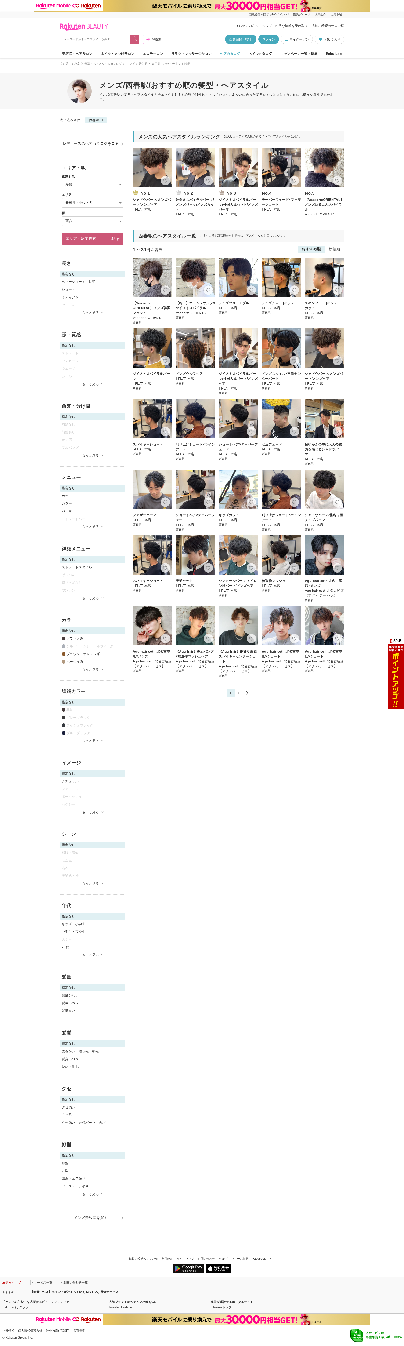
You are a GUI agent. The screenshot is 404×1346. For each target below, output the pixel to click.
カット (67, 496)
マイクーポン (299, 39)
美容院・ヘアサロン (77, 53)
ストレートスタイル (77, 567)
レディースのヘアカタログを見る (91, 144)
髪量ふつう (70, 1003)
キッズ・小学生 (73, 924)
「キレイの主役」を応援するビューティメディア (35, 1302)
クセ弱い (68, 1107)
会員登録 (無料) (241, 39)
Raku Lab (334, 53)
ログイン (268, 39)
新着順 (334, 249)
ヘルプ (267, 26)
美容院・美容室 (70, 64)
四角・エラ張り (73, 1178)
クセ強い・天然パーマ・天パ (83, 1122)
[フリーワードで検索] (135, 39)
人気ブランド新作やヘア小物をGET (133, 1302)
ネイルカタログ (260, 53)
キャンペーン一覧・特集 (299, 53)
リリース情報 (240, 1258)
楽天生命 (320, 14)
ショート (68, 289)
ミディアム (70, 297)
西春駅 (94, 120)
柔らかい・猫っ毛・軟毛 (80, 1051)
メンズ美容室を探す (91, 1218)
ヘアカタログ (230, 53)
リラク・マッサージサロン (191, 53)
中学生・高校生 (73, 932)
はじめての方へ (246, 26)
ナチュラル (70, 781)
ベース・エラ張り (75, 1186)
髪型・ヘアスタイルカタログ (103, 64)
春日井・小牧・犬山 (165, 64)
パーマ (67, 511)
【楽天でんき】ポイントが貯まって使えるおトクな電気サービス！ (76, 1292)
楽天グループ (301, 14)
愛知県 (143, 64)
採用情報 (79, 1330)
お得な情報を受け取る (291, 26)
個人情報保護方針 (30, 1330)
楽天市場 (336, 14)
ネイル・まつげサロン (117, 53)
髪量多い (68, 1011)
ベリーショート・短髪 (78, 282)
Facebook (259, 1258)
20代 (65, 947)
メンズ (130, 64)
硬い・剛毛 (70, 1067)
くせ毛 (67, 1115)
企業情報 (8, 1330)
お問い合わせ (206, 1258)
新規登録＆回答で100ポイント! (269, 14)
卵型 (65, 1163)
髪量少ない (70, 995)
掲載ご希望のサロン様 (327, 26)
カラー (67, 503)
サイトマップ (185, 1258)
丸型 (65, 1171)
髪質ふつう (70, 1059)
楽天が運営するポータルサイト (232, 1302)
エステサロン (153, 53)
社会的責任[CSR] (57, 1330)
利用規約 (167, 1258)
